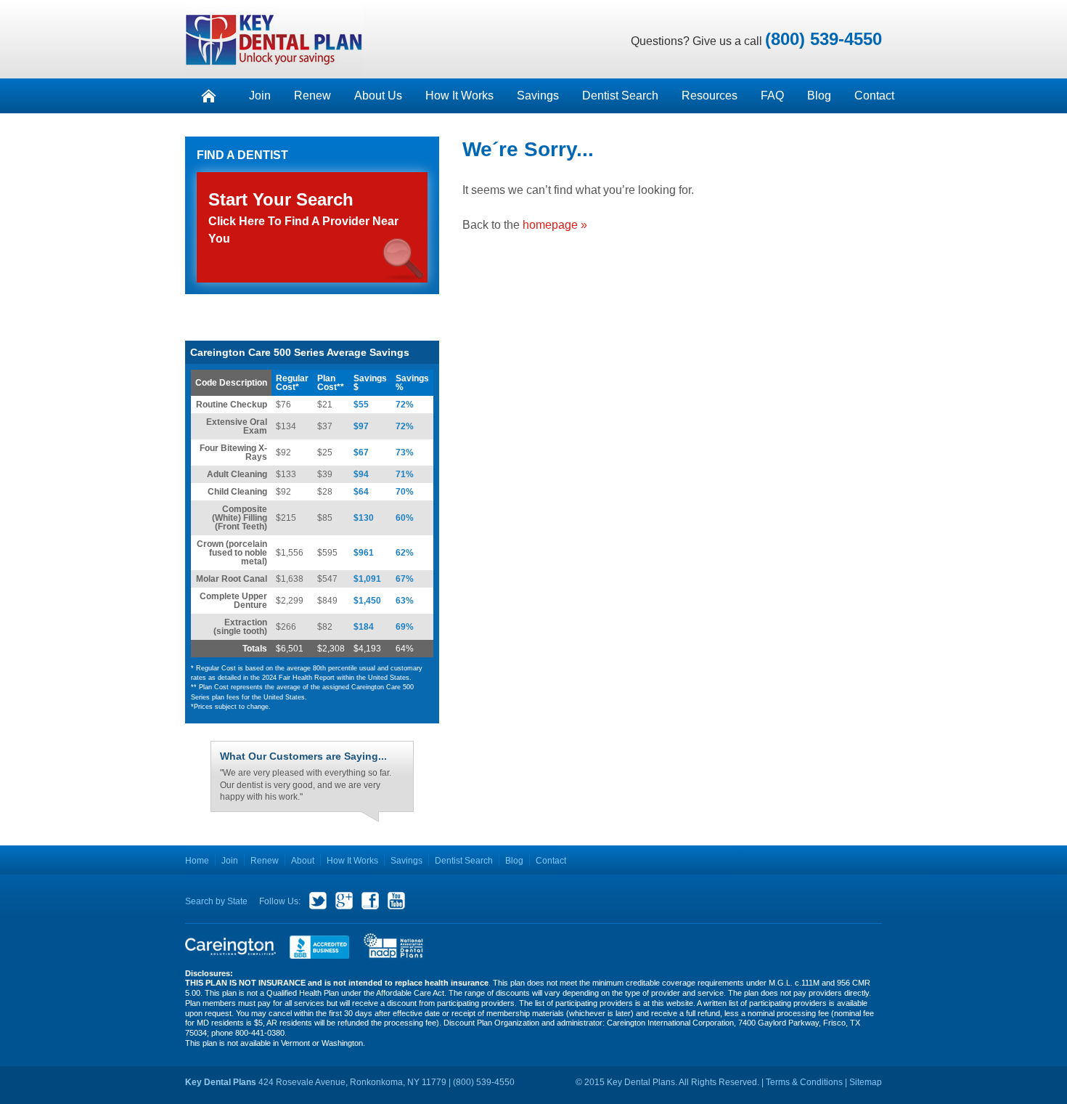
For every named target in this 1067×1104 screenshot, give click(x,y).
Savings (538, 95)
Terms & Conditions (804, 1082)
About (302, 861)
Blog (819, 95)
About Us (378, 95)
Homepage (208, 95)
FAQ (772, 95)
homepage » (555, 225)
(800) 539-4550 (823, 39)
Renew (312, 95)
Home (197, 861)
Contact (874, 95)
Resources (709, 95)
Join (260, 95)
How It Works (459, 95)
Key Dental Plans (274, 39)
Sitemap (865, 1082)
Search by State (216, 901)
